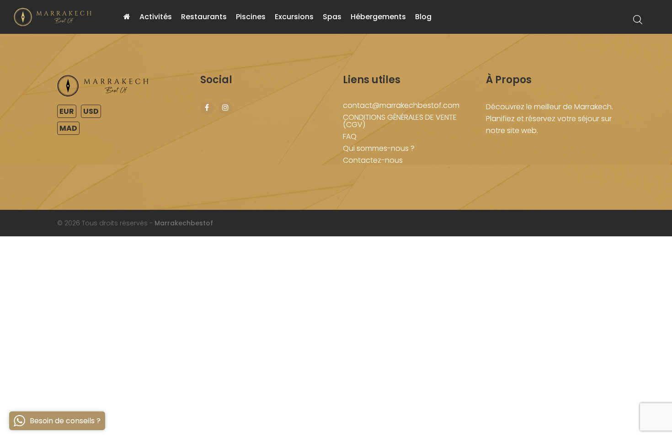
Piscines (251, 16)
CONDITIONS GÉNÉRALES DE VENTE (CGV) (400, 121)
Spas (332, 16)
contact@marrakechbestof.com (401, 105)
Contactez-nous (373, 160)
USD (91, 111)
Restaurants (204, 16)
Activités (155, 16)
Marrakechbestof (184, 223)
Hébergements (378, 16)
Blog (423, 16)
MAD (68, 128)
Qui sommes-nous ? (379, 148)
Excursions (294, 16)
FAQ (350, 136)
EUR (66, 111)
